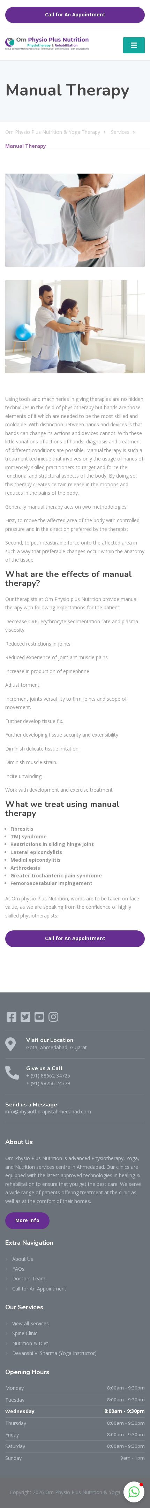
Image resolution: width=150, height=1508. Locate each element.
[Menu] (134, 45)
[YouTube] (40, 1019)
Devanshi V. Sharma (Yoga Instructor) (54, 1353)
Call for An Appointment (75, 15)
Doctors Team (28, 1278)
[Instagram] (53, 1019)
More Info (27, 1220)
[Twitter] (26, 1019)
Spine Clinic (24, 1333)
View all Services (30, 1323)
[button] (133, 1492)
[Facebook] (12, 1019)
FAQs (18, 1268)
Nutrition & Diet (30, 1343)
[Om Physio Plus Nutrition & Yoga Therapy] (47, 43)
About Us (22, 1259)
